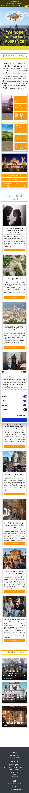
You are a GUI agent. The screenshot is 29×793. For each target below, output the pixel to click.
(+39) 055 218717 (14, 755)
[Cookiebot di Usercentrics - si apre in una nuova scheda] (21, 372)
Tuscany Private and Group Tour (7, 144)
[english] (16, 5)
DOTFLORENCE (17, 790)
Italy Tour (14, 170)
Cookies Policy (14, 776)
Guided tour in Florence (7, 116)
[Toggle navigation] (14, 48)
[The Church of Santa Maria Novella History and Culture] (14, 692)
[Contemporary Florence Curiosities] (14, 716)
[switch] (25, 401)
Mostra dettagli (21, 415)
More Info (14, 250)
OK (14, 419)
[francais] (22, 5)
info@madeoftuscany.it (14, 757)
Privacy (14, 774)
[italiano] (19, 5)
